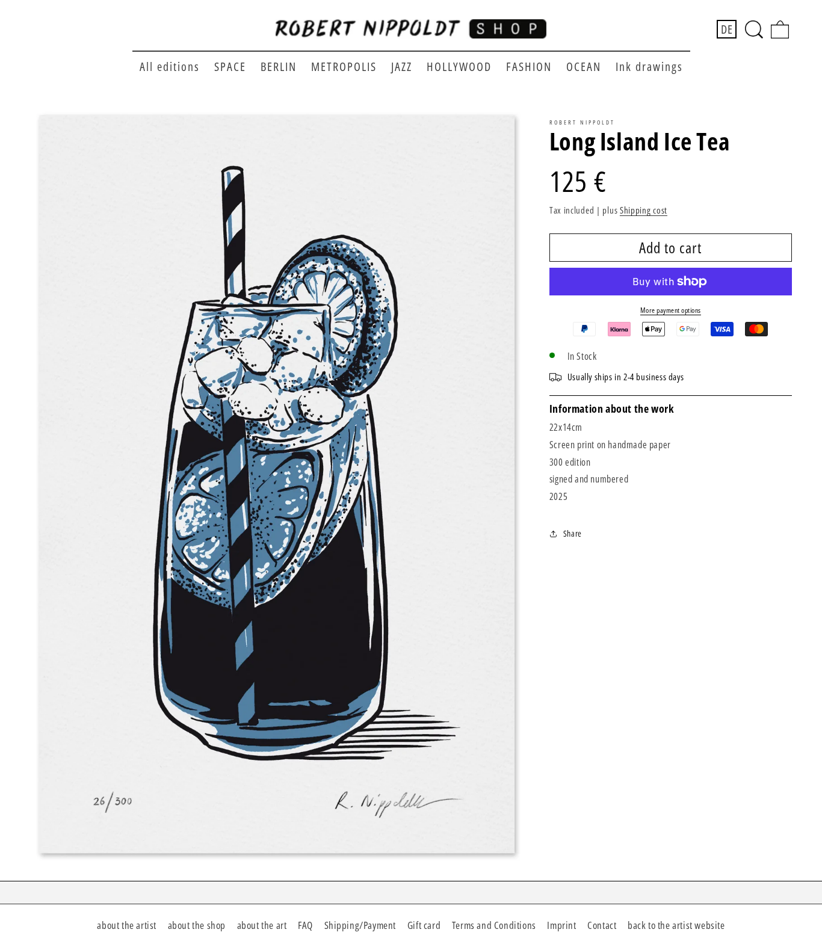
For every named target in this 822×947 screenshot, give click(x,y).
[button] (754, 29)
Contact (601, 925)
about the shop (197, 925)
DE (726, 29)
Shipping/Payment (360, 925)
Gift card (423, 925)
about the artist (126, 925)
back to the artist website (676, 925)
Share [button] (572, 533)
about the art (262, 925)
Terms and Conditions (494, 925)
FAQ (305, 925)
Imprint (561, 925)
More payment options (670, 310)
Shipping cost (643, 210)
